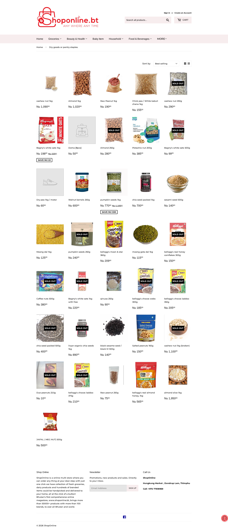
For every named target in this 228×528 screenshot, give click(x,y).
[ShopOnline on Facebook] (124, 517)
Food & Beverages (139, 39)
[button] (224, 519)
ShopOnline (50, 525)
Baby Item (98, 39)
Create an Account (183, 13)
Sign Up (132, 488)
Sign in (167, 13)
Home (39, 39)
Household (115, 39)
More (161, 38)
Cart (185, 20)
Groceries (54, 39)
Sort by (146, 63)
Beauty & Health (76, 39)
